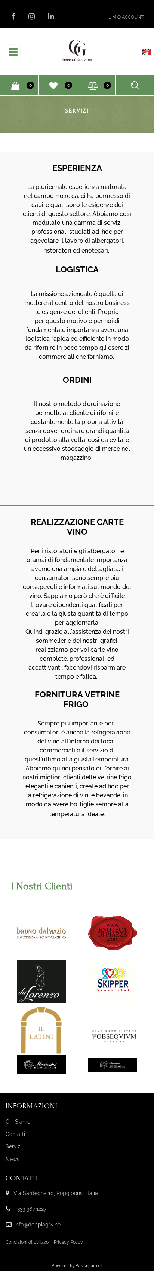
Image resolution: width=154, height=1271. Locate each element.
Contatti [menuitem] (15, 1134)
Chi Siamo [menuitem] (18, 1122)
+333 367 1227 (30, 1209)
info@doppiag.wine (38, 1225)
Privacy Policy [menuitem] (68, 1242)
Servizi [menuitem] (13, 1146)
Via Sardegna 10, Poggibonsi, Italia (55, 1193)
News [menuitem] (12, 1159)
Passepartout (89, 1265)
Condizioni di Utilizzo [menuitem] (27, 1242)
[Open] (13, 54)
